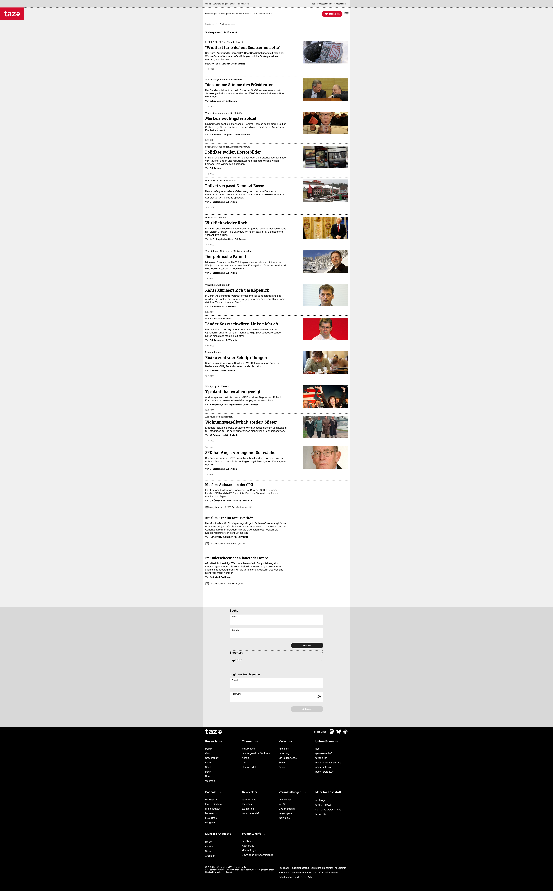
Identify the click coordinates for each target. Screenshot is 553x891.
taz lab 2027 (285, 817)
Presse (282, 767)
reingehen (210, 822)
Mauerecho (211, 813)
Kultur (208, 762)
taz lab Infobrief (250, 813)
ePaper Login (249, 850)
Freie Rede (211, 817)
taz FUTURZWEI (323, 805)
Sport (208, 767)
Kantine (209, 846)
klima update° (212, 808)
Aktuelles (284, 748)
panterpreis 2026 (324, 771)
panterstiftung (323, 767)
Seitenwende (331, 872)
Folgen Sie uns (320, 732)
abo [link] (313, 3)
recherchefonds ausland (328, 762)
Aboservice (248, 845)
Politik (208, 748)
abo (317, 748)
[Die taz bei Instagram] (345, 733)
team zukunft (249, 799)
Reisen (208, 842)
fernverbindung (213, 804)
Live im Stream (287, 808)
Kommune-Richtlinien (322, 867)
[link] (212, 14)
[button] (346, 13)
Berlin (208, 771)
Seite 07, (237, 543)
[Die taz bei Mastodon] (332, 733)
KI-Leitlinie (340, 867)
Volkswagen (248, 748)
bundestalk (211, 799)
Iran (244, 762)
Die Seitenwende (288, 757)
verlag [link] (208, 3)
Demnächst (285, 799)
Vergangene (285, 813)
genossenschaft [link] (324, 3)
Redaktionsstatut (300, 867)
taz (213, 731)
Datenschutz (297, 872)
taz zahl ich (321, 757)
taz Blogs (320, 800)
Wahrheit (210, 780)
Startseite (209, 24)
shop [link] (232, 3)
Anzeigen (210, 855)
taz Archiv (320, 814)
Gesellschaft (211, 757)
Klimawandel (249, 767)
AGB (320, 872)
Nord (208, 776)
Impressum (311, 872)
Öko (207, 753)
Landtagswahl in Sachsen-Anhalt (256, 755)
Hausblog (284, 753)
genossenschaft (324, 753)
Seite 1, (239, 583)
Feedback (247, 841)
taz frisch (247, 804)
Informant (284, 872)
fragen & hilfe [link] (243, 3)
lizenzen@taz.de (226, 872)
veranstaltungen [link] (220, 3)
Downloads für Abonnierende (257, 854)
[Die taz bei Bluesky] (338, 733)
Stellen (282, 762)
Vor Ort (283, 804)
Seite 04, (242, 507)
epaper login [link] (340, 3)
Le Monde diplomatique (328, 809)
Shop (208, 851)
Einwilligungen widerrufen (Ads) (295, 877)
